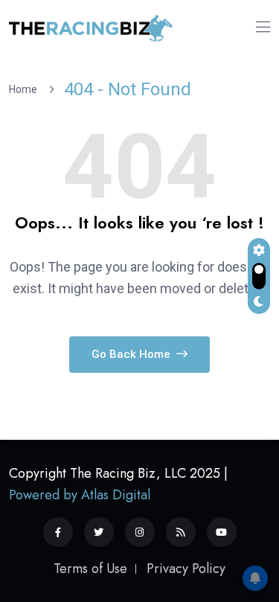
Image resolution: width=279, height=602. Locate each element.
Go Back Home (132, 354)
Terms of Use (90, 568)
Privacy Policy (186, 568)
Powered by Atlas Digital (79, 495)
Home (25, 89)
